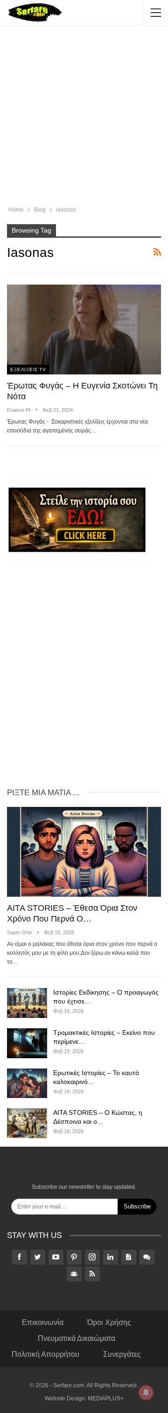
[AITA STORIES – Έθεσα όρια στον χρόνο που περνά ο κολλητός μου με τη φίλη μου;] (84, 851)
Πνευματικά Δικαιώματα (76, 1338)
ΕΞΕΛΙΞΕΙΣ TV (28, 369)
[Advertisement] (84, 117)
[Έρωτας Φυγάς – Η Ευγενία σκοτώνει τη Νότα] (84, 329)
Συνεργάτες (122, 1354)
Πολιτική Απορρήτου (45, 1354)
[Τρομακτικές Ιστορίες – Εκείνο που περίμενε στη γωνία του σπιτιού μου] (27, 1043)
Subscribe (137, 1206)
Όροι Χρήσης (109, 1322)
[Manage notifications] (146, 1392)
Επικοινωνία (42, 1322)
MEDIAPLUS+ (106, 1398)
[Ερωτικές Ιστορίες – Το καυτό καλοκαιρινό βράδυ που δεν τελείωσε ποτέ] (27, 1083)
